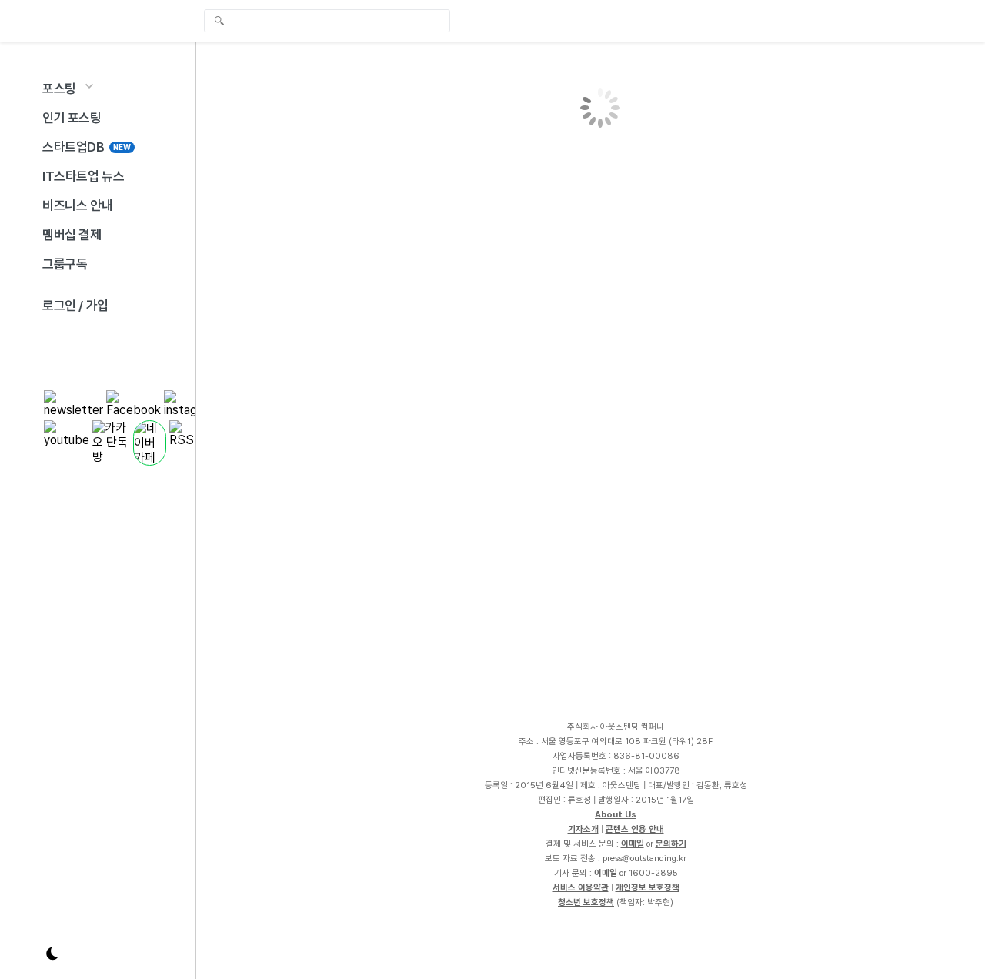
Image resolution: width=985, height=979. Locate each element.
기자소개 (583, 829)
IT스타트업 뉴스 (83, 176)
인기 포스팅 (72, 117)
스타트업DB (86, 147)
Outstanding (84, 20)
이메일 (632, 843)
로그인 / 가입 (75, 305)
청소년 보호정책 (586, 902)
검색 (219, 22)
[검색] (331, 20)
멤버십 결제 (72, 234)
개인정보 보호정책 (647, 887)
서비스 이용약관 (581, 887)
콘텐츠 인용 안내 (635, 829)
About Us (615, 814)
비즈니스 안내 (77, 205)
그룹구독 (64, 264)
